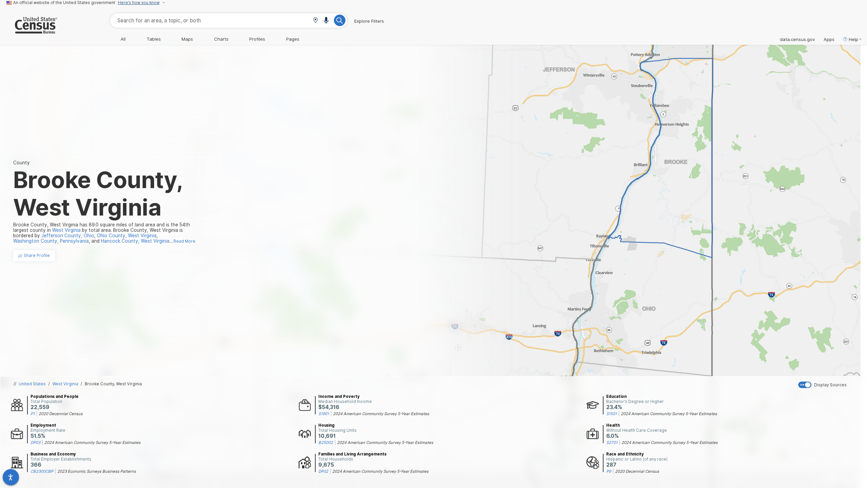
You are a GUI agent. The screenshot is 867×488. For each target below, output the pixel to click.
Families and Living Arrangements (352, 454)
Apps (829, 39)
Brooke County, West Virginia (113, 384)
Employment (43, 425)
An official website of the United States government (64, 2)
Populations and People (54, 396)
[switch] (831, 385)
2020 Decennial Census (61, 413)
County (21, 162)
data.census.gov (797, 39)
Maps (187, 39)
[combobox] (228, 20)
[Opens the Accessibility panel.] (11, 477)
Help (853, 39)
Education (616, 396)
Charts (221, 39)
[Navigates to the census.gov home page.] (28, 31)
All (123, 39)
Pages (292, 39)
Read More (184, 241)
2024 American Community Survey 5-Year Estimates (381, 413)
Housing (326, 425)
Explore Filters (369, 21)
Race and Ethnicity (625, 454)
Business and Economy (53, 454)
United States (32, 384)
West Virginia (65, 384)
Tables (154, 39)
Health (613, 425)
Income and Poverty (339, 396)
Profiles (257, 39)
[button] (315, 21)
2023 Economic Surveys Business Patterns (96, 471)
